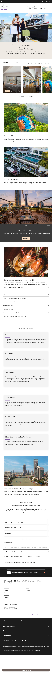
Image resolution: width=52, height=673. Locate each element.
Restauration (6, 592)
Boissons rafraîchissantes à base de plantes (13, 287)
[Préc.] (3, 225)
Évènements (6, 597)
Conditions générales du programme (35, 649)
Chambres (6, 590)
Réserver (7, 90)
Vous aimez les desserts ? (9, 291)
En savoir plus (15, 90)
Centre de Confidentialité (7, 650)
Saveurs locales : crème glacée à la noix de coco (14, 312)
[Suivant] (48, 225)
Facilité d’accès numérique (25, 650)
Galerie (27, 588)
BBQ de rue (5, 294)
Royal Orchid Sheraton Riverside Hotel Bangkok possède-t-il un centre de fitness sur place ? (25, 547)
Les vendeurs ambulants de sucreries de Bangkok (14, 316)
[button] (43, 2)
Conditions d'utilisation (24, 649)
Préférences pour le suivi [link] (7, 649)
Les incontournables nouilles (9, 302)
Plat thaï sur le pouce (8, 309)
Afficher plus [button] (33, 55)
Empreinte (28, 590)
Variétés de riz (6, 320)
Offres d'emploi (15, 649)
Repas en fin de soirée (8, 305)
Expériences (6, 595)
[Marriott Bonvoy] (48, 1)
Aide (38, 650)
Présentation (6, 588)
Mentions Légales (16, 650)
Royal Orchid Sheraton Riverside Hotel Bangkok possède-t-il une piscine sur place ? (23, 551)
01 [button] (25, 225)
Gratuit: (9, 607)
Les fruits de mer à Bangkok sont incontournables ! (14, 298)
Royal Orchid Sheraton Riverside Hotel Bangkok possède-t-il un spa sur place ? (22, 556)
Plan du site (34, 650)
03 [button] (26, 225)
